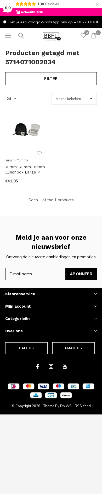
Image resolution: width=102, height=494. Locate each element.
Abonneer (81, 273)
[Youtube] (65, 366)
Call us (26, 348)
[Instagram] (51, 366)
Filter (51, 78)
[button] (8, 35)
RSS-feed (83, 406)
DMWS (66, 406)
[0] (94, 35)
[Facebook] (37, 366)
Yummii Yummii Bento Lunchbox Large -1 (25, 170)
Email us (73, 348)
